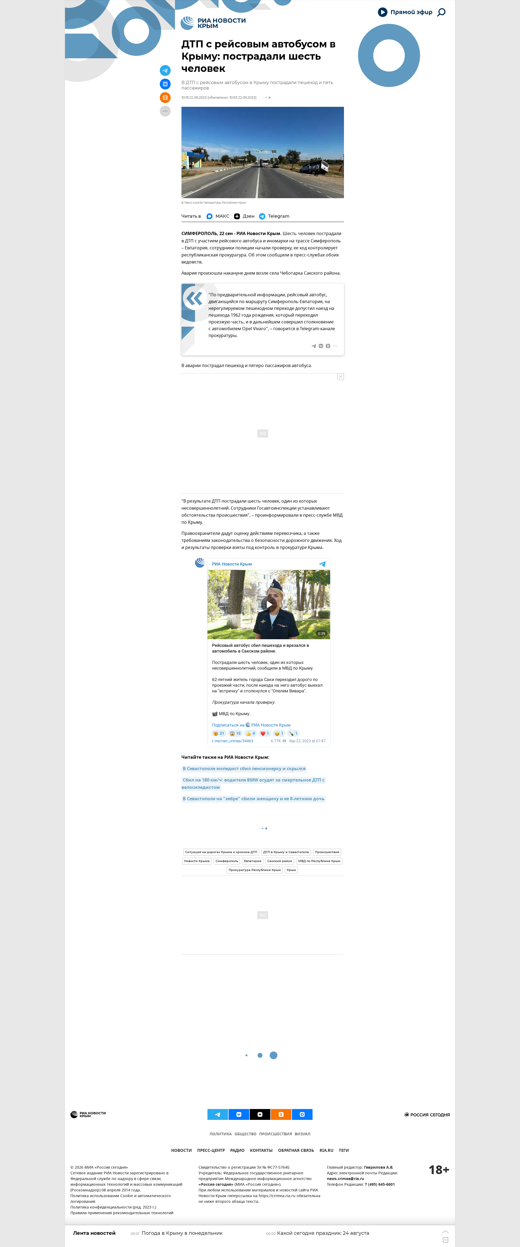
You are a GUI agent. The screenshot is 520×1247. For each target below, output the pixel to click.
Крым (291, 870)
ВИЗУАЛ (302, 1134)
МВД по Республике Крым (319, 861)
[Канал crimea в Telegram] (217, 1114)
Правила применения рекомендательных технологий (121, 1213)
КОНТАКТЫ (261, 1151)
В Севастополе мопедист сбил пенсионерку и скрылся (244, 769)
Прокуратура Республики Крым (255, 870)
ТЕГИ (344, 1151)
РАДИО (237, 1151)
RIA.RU (326, 1151)
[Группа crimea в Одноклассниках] (281, 1114)
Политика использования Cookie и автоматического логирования (120, 1199)
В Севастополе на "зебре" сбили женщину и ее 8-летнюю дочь (253, 799)
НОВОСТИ (181, 1151)
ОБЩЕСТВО (245, 1134)
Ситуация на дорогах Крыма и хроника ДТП (221, 852)
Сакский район (279, 861)
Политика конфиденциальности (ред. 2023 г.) (113, 1207)
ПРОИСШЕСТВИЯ (275, 1134)
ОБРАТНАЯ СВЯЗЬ (296, 1151)
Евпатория (252, 861)
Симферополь (227, 861)
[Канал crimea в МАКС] (302, 1114)
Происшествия (327, 852)
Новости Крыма (197, 861)
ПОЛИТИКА (221, 1134)
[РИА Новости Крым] (213, 23)
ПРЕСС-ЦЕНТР (211, 1151)
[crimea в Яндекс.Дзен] (260, 1114)
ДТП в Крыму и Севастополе (286, 852)
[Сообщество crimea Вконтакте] (239, 1114)
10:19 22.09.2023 (194, 97)
